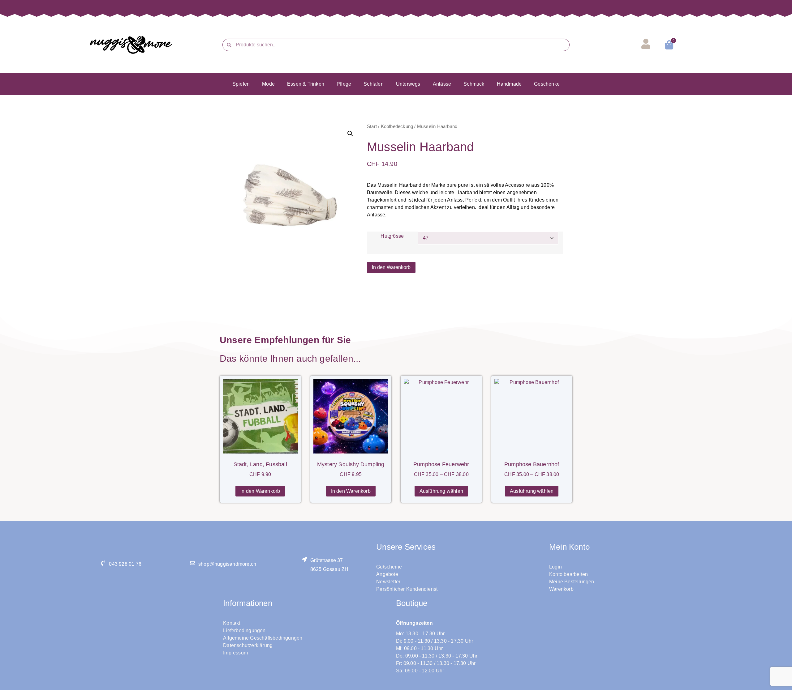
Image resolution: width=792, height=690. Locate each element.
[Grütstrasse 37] (304, 559)
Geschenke (547, 84)
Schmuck (473, 84)
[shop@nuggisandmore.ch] (192, 563)
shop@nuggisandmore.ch (227, 564)
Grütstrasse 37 (326, 560)
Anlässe (442, 84)
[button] (350, 133)
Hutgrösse (392, 236)
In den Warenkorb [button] (260, 491)
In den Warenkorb (391, 267)
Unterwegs (408, 84)
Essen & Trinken (305, 84)
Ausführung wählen (441, 491)
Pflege (344, 84)
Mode (268, 84)
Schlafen (374, 84)
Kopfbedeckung (397, 126)
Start (372, 126)
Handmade (509, 84)
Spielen (241, 84)
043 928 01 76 (125, 564)
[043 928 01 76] (103, 563)
